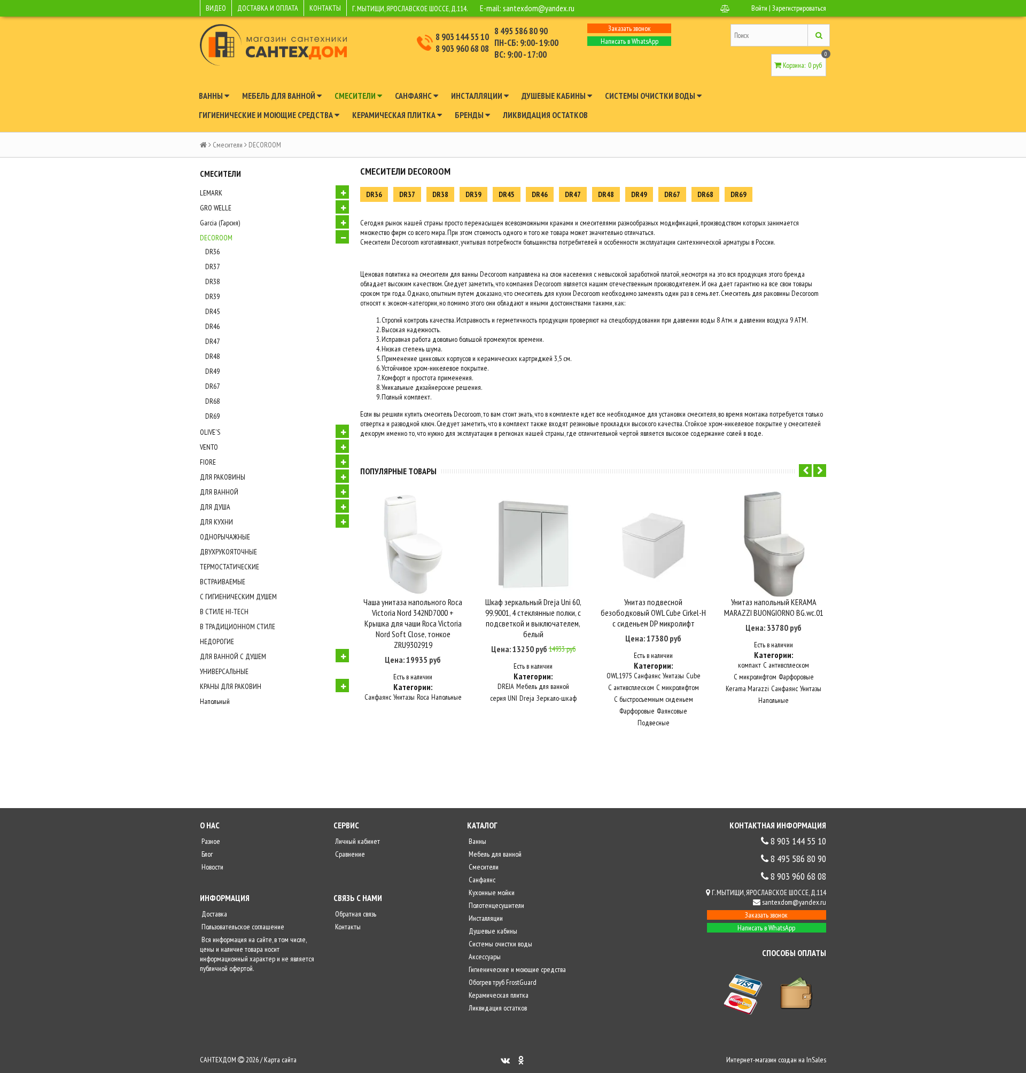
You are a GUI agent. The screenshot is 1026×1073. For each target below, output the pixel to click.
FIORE (208, 462)
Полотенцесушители (495, 905)
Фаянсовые (672, 711)
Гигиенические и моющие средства (267, 114)
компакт (749, 665)
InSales (816, 1059)
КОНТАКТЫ (325, 8)
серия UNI (503, 698)
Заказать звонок (629, 28)
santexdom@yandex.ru (538, 8)
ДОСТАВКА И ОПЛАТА (267, 8)
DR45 (212, 311)
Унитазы (404, 697)
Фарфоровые (637, 711)
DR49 (212, 371)
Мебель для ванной (279, 95)
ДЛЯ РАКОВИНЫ (222, 477)
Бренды (470, 114)
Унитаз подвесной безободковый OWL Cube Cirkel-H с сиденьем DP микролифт (653, 613)
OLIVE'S (210, 432)
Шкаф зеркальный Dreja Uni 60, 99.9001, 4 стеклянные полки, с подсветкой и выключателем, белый (533, 618)
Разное (210, 841)
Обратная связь (354, 914)
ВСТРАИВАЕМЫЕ (222, 581)
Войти (759, 8)
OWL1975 (619, 675)
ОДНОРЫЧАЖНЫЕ (225, 537)
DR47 (212, 341)
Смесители (356, 95)
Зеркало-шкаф (557, 698)
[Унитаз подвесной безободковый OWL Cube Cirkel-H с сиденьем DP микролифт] (653, 544)
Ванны (211, 95)
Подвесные (654, 722)
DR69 (212, 416)
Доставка (213, 914)
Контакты (347, 926)
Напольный (215, 701)
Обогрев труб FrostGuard (502, 982)
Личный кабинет (356, 841)
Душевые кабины (554, 95)
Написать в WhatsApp (629, 41)
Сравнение (349, 854)
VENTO (209, 447)
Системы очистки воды (651, 95)
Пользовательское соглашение (242, 926)
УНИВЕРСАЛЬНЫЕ (224, 671)
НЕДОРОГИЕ (217, 641)
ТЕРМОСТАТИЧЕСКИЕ (229, 566)
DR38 (212, 281)
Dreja (526, 698)
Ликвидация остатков (545, 114)
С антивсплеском (631, 687)
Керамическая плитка (394, 114)
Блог (206, 854)
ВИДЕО (216, 8)
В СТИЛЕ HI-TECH (224, 611)
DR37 (212, 266)
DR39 (212, 296)
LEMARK (211, 193)
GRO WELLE (215, 208)
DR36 (212, 251)
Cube (693, 675)
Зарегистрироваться (799, 8)
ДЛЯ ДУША (215, 507)
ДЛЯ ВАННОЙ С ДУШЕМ (233, 656)
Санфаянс (414, 95)
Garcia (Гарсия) (220, 223)
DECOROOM (216, 237)
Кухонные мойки (491, 892)
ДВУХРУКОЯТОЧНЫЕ (228, 552)
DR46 (212, 326)
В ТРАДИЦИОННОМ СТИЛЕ (237, 626)
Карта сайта (280, 1059)
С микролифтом (677, 687)
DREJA (506, 686)
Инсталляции (477, 95)
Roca (423, 697)
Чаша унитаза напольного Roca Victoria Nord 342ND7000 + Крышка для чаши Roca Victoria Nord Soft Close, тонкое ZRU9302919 (412, 623)
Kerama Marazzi (747, 688)
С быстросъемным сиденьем (653, 699)
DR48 (212, 356)
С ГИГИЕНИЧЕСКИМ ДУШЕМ (238, 596)
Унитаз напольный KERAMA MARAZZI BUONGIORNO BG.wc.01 (773, 607)
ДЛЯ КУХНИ (216, 522)
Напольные (446, 697)
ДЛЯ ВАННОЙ (219, 492)
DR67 (212, 386)
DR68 (212, 401)
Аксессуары (484, 956)
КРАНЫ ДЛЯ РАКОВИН (230, 686)
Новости (211, 867)
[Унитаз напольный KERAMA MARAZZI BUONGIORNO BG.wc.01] (773, 544)
